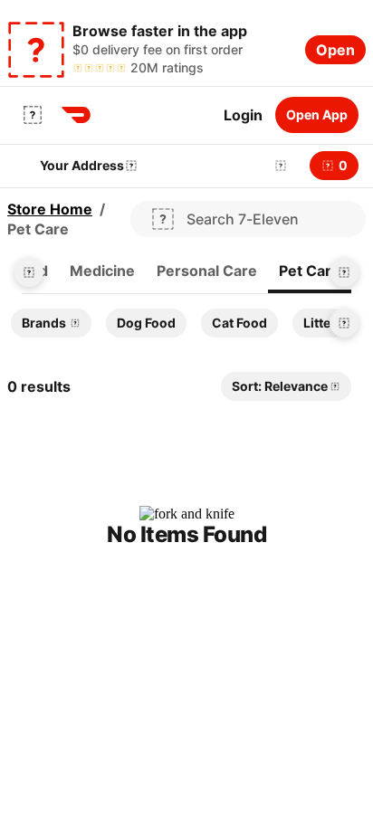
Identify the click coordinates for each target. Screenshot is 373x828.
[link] (102, 271)
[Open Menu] (32, 115)
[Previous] (28, 272)
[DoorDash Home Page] (76, 115)
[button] (277, 165)
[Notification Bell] (280, 165)
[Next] (344, 272)
